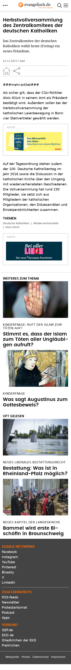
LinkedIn (8, 582)
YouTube (8, 562)
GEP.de (7, 630)
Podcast (8, 612)
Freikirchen (10, 645)
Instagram (10, 557)
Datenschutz (41, 656)
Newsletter (10, 602)
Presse (26, 656)
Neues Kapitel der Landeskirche (31, 522)
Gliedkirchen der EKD (19, 640)
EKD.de (8, 635)
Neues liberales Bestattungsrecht (34, 462)
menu (5, 5)
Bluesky (8, 572)
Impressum (58, 656)
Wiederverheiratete (46, 223)
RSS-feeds (10, 597)
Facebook (9, 552)
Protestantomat (14, 607)
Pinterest (9, 567)
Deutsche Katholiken (16, 223)
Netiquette (12, 656)
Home (6, 71)
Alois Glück (12, 227)
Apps (6, 618)
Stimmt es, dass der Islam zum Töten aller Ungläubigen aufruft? (35, 339)
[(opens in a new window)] (34, 141)
